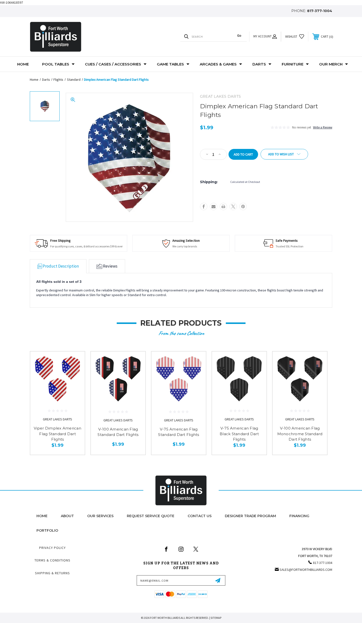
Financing (299, 516)
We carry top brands (184, 246)
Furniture (292, 64)
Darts (259, 64)
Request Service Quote (150, 516)
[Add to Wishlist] (75, 374)
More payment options (216, 166)
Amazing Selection (186, 240)
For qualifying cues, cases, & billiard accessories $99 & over (86, 246)
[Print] (223, 206)
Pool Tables (55, 64)
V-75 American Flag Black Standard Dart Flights (239, 434)
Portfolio (47, 530)
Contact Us (200, 516)
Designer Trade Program (250, 516)
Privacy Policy (52, 547)
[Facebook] (203, 206)
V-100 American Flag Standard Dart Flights (118, 432)
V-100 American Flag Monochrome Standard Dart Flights (300, 434)
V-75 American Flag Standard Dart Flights (178, 432)
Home (23, 64)
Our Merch (331, 64)
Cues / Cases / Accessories (113, 64)
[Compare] (75, 387)
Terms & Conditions (52, 560)
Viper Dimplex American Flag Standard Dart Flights (57, 434)
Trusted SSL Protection (289, 246)
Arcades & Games (218, 64)
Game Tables (170, 64)
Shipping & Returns (52, 573)
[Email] (213, 206)
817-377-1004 (319, 11)
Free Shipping (60, 240)
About (67, 516)
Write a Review (322, 127)
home (42, 516)
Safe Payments (287, 240)
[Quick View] (75, 361)
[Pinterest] (243, 206)
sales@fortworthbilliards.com (306, 569)
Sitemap (216, 618)
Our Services (100, 516)
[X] (233, 206)
